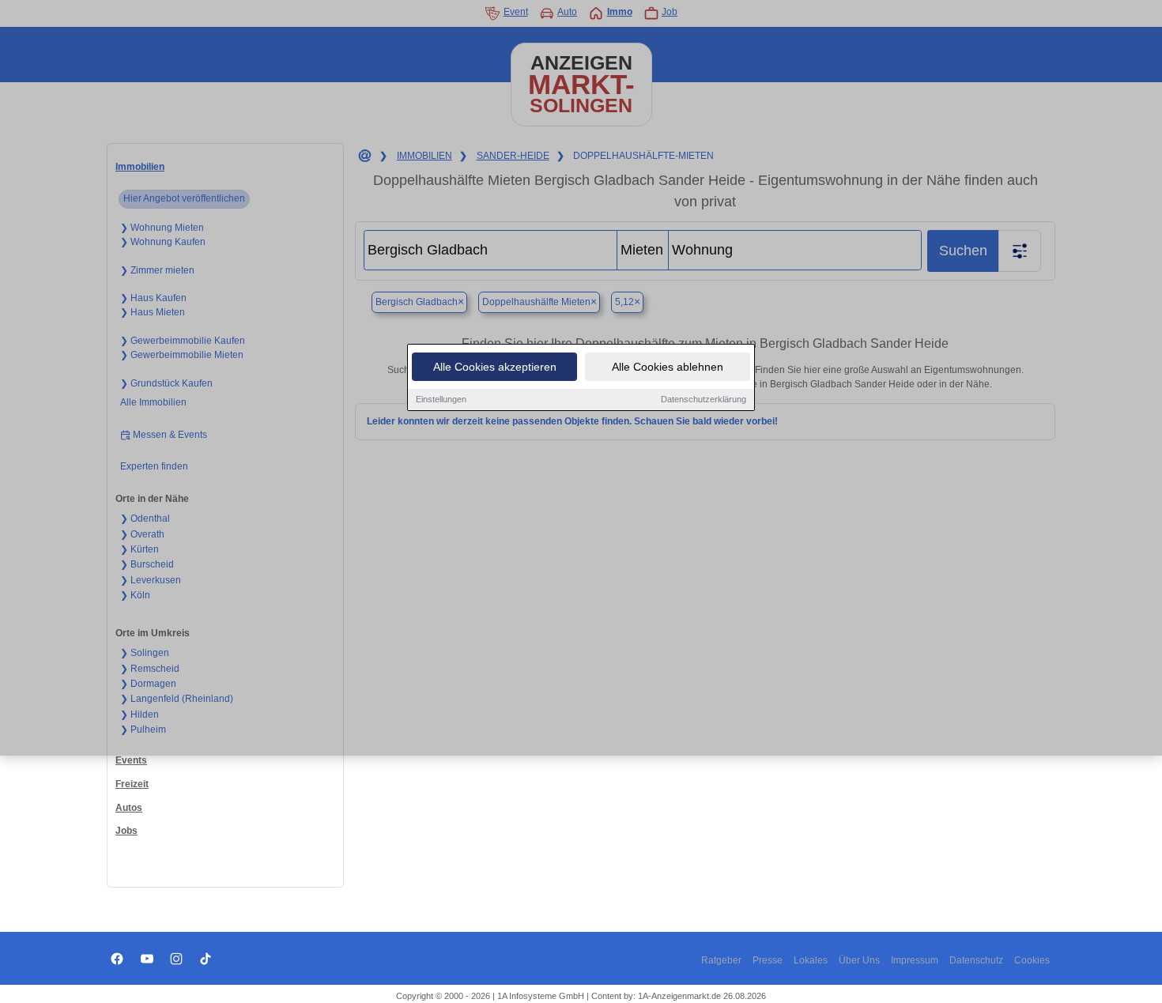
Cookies (1032, 960)
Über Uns (859, 960)
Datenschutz (976, 960)
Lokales (811, 960)
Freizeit (132, 784)
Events (131, 760)
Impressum (914, 960)
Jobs (126, 830)
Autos (128, 807)
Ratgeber (721, 960)
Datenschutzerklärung (703, 399)
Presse (768, 960)
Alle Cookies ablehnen (667, 366)
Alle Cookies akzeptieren (494, 366)
